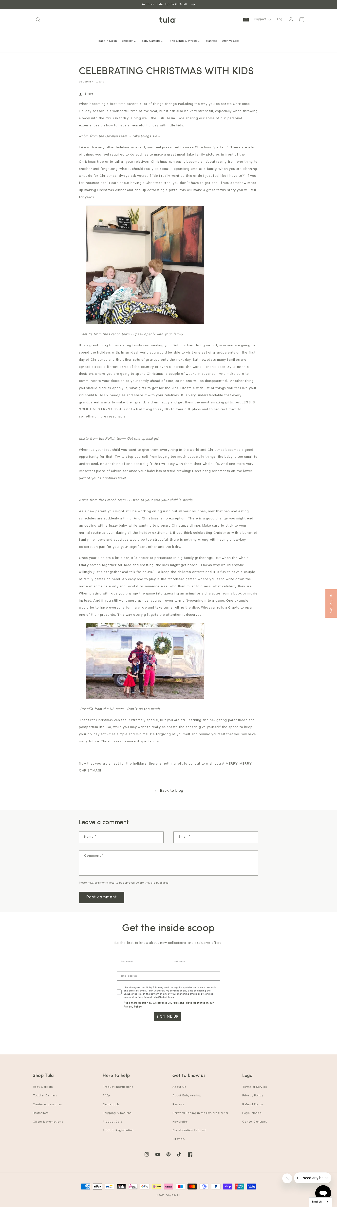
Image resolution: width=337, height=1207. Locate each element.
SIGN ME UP (167, 1016)
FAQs (107, 1096)
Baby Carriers (43, 1087)
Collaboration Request (189, 1130)
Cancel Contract (254, 1122)
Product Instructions (118, 1087)
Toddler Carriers (45, 1096)
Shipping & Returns (117, 1113)
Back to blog (171, 791)
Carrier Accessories (47, 1105)
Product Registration (118, 1130)
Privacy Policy (132, 1006)
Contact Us (111, 1105)
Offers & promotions (48, 1122)
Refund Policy (252, 1105)
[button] (38, 19)
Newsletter (180, 1122)
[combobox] (320, 1202)
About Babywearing (186, 1096)
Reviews (178, 1105)
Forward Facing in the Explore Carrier (200, 1113)
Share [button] (89, 94)
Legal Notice (251, 1113)
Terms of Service (254, 1087)
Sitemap (178, 1139)
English (317, 1202)
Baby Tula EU (173, 1195)
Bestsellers (41, 1113)
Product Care (112, 1122)
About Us (179, 1087)
